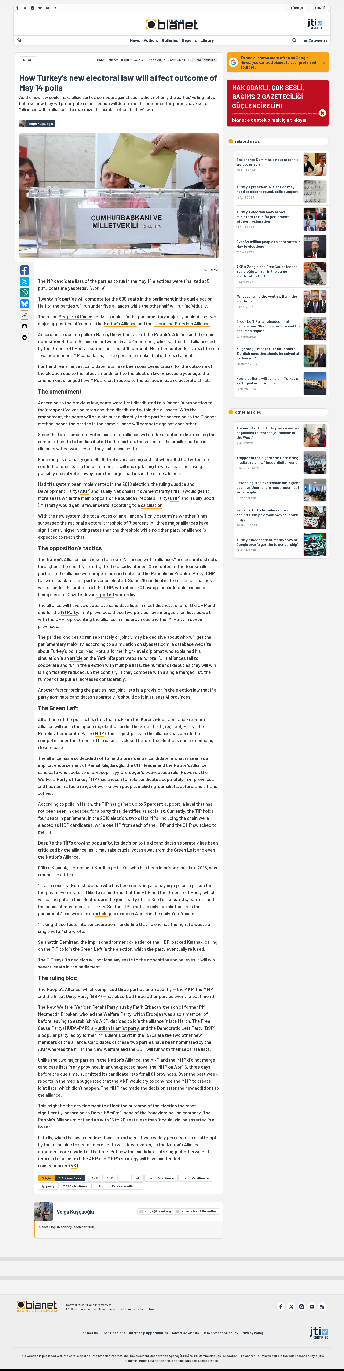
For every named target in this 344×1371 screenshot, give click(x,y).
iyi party (48, 1186)
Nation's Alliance (120, 323)
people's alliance (195, 1178)
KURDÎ (319, 8)
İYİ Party (69, 612)
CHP (174, 498)
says (59, 959)
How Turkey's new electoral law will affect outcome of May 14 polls (118, 82)
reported (105, 594)
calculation (151, 505)
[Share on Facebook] (24, 270)
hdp (124, 1178)
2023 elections (75, 1186)
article (76, 658)
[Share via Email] (24, 326)
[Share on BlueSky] (24, 303)
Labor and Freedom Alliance (182, 323)
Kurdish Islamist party (117, 1028)
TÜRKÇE (297, 8)
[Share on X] (24, 281)
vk (138, 1178)
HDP (99, 733)
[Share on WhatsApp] (24, 292)
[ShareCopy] (24, 315)
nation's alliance (161, 1178)
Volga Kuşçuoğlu (75, 1211)
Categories (318, 40)
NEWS (27, 60)
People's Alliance (75, 316)
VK (74, 1165)
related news (247, 141)
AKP (84, 491)
